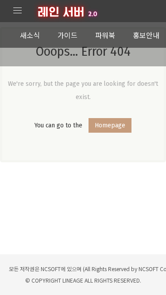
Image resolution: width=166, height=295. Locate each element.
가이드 (67, 35)
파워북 (105, 35)
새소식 (30, 35)
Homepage (110, 125)
